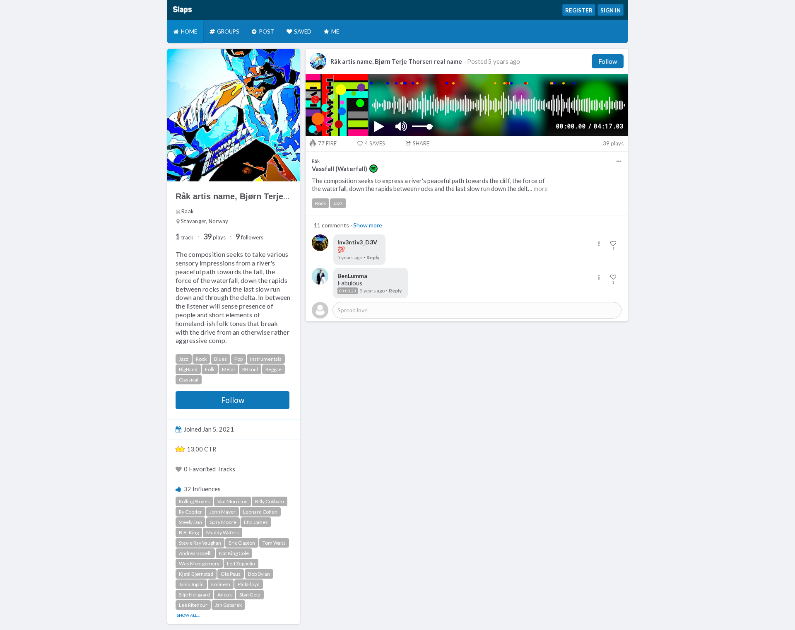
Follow (232, 400)
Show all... (188, 615)
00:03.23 (347, 290)
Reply (372, 257)
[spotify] (373, 168)
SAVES (375, 143)
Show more (367, 225)
